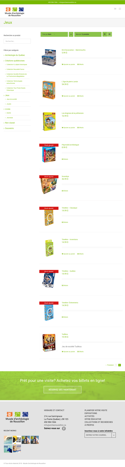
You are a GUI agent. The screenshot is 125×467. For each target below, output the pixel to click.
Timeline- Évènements (70, 303)
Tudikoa (65, 334)
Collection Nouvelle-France (15, 69)
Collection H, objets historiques (17, 64)
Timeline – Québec (69, 271)
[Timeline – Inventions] (48, 248)
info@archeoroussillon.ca (67, 2)
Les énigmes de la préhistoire (72, 113)
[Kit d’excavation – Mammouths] (48, 58)
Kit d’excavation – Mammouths (73, 50)
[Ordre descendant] (71, 34)
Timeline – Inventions (70, 239)
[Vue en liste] (109, 34)
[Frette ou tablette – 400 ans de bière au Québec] (17, 439)
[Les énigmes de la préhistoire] (48, 121)
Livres (7, 109)
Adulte (9, 113)
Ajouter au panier (69, 64)
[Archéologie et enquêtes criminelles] (25, 439)
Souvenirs (9, 128)
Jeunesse (10, 118)
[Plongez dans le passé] (8, 448)
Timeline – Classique (69, 208)
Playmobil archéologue (70, 145)
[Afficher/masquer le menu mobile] (120, 8)
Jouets (9, 104)
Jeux (7, 95)
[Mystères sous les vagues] (17, 448)
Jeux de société (12, 99)
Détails (81, 64)
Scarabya (65, 176)
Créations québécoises (15, 61)
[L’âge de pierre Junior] (48, 90)
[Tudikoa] (48, 342)
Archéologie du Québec (15, 55)
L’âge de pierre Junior (70, 82)
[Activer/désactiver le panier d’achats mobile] (115, 8)
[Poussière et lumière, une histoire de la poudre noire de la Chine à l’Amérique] (8, 439)
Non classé (10, 123)
